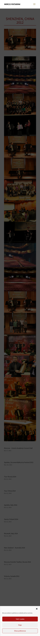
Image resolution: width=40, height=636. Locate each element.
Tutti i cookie (20, 619)
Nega (20, 625)
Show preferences (20, 631)
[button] (37, 609)
